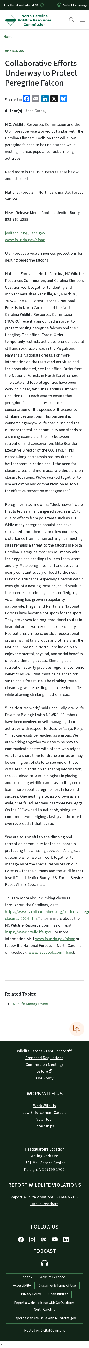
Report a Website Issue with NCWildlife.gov (44, 1318)
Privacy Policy (31, 1294)
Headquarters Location (44, 1149)
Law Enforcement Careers (44, 1112)
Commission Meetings (45, 1064)
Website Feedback (53, 1276)
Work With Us (44, 1106)
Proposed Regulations (44, 1058)
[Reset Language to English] (59, 5)
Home (8, 36)
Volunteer (44, 1119)
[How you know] (42, 5)
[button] (68, 19)
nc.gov (27, 1276)
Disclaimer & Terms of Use (57, 1285)
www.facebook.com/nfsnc (51, 952)
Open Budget (58, 1294)
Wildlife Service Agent (42, 1051)
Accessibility (22, 1285)
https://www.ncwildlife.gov (28, 932)
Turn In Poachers (44, 1204)
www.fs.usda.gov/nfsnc (25, 240)
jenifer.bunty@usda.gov (25, 233)
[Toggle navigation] (82, 19)
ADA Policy (44, 1078)
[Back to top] (76, 1029)
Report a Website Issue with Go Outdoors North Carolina (44, 1306)
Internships (44, 1126)
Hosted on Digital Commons (44, 1330)
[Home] (29, 15)
